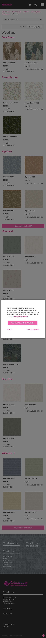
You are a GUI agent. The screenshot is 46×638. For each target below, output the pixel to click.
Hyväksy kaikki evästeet (23, 323)
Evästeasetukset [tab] (33, 329)
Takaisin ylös (43, 635)
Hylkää (9, 329)
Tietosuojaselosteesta (20, 316)
